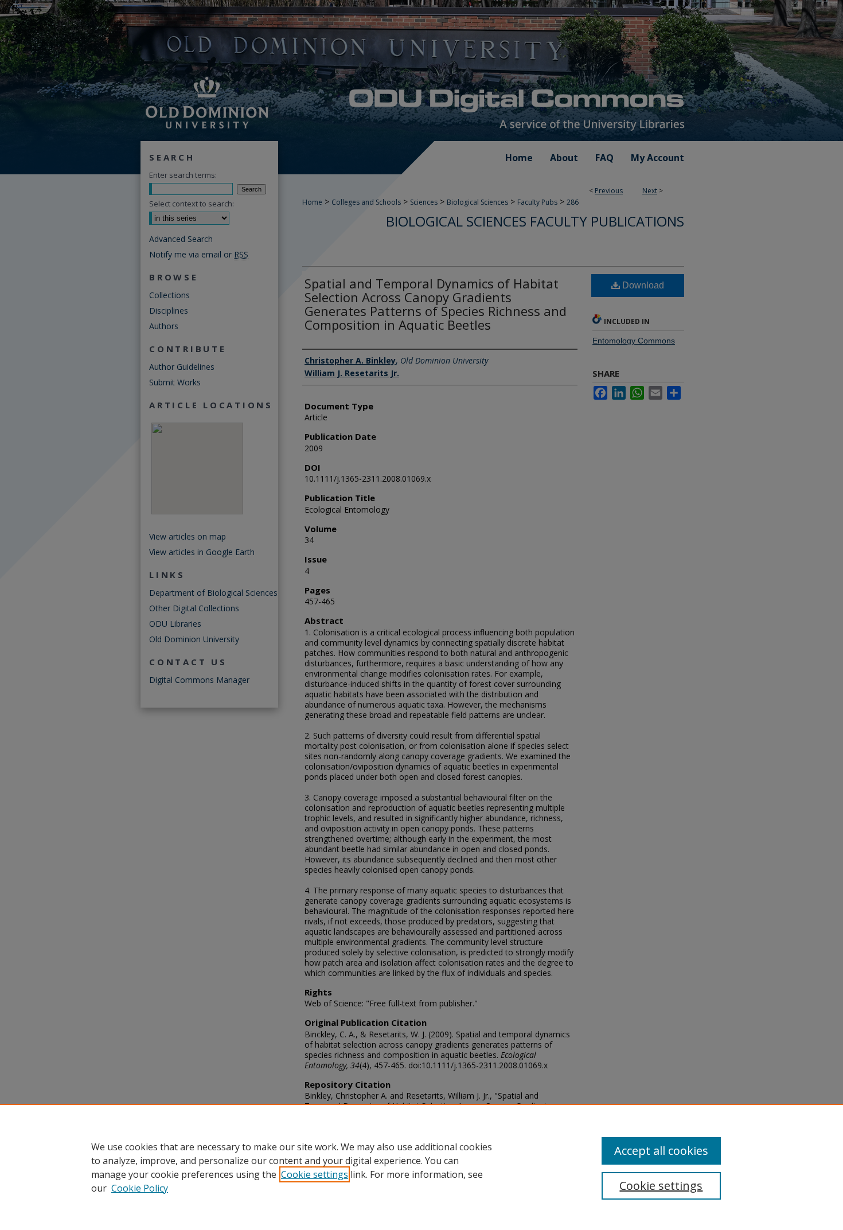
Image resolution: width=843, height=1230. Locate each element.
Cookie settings (314, 1174)
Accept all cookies (661, 1150)
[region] (421, 1167)
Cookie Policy (139, 1188)
